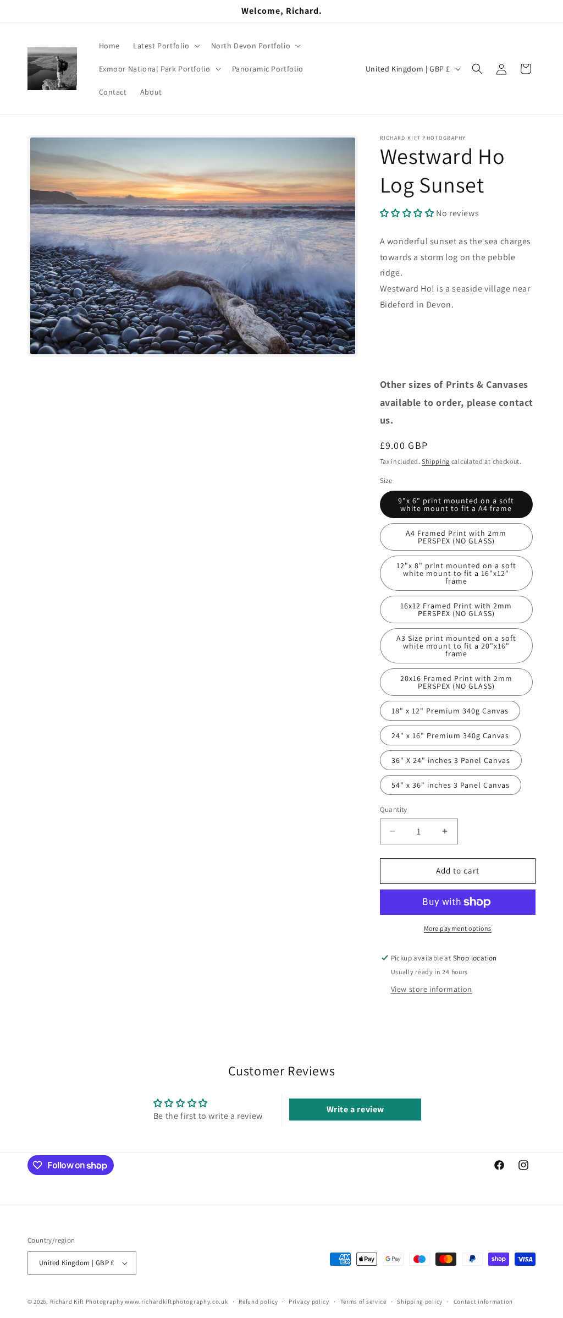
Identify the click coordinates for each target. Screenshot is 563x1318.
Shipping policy (420, 1301)
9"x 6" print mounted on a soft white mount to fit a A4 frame (456, 504)
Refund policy (258, 1301)
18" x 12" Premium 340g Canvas (450, 711)
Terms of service (363, 1301)
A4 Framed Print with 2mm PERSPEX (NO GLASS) (456, 537)
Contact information (483, 1301)
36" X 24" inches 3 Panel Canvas (450, 760)
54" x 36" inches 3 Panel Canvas (450, 785)
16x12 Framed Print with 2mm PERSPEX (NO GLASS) (456, 609)
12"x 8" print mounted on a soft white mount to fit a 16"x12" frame (456, 573)
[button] (165, 45)
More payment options (458, 928)
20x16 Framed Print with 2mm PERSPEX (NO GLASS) (456, 682)
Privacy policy (309, 1301)
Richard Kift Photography (87, 1301)
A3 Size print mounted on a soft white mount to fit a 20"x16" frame (456, 645)
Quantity (393, 809)
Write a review (355, 1109)
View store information (431, 989)
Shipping (436, 461)
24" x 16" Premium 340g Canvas (450, 735)
